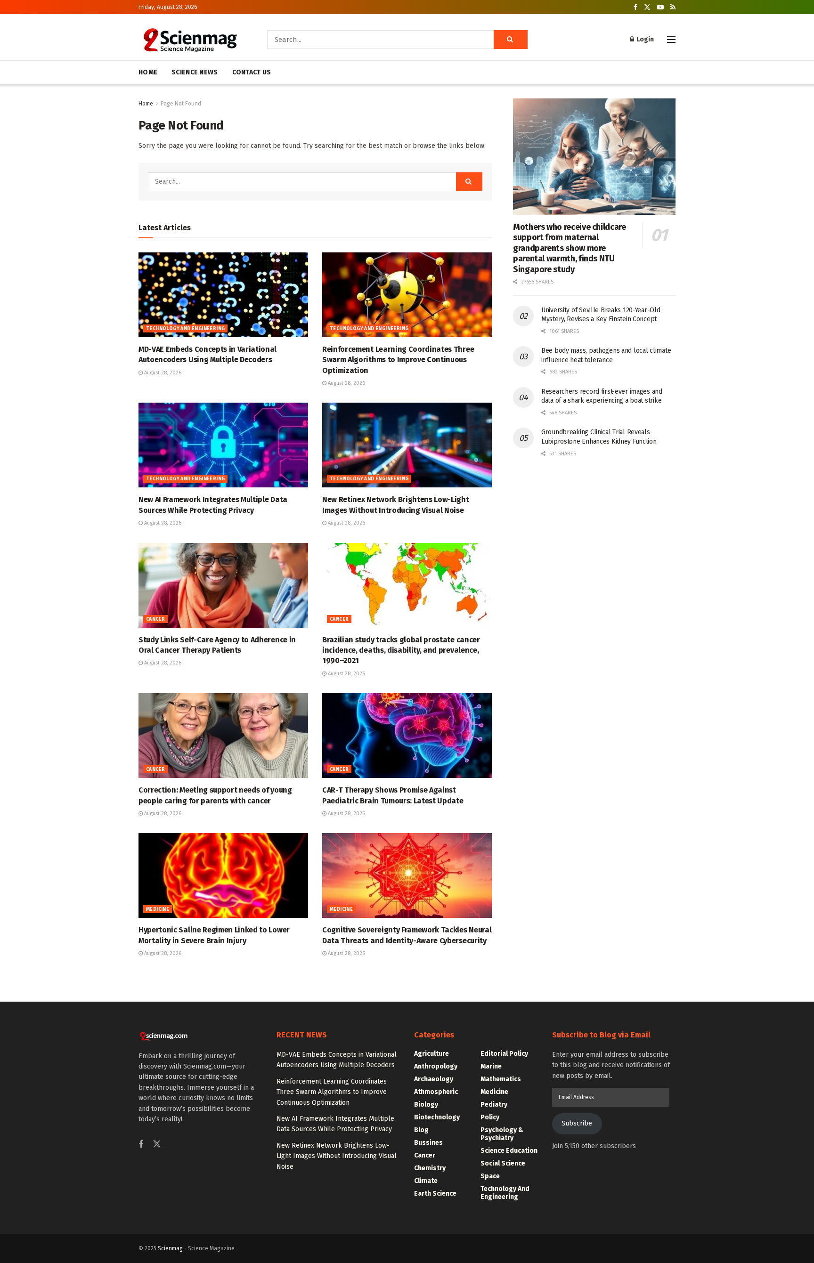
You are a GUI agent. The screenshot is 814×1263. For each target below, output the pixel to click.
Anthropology (435, 1066)
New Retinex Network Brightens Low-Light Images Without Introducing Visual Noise (337, 1156)
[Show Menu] (671, 39)
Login (644, 39)
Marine (491, 1066)
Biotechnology (437, 1117)
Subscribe (577, 1123)
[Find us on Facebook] (635, 7)
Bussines (428, 1143)
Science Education (508, 1151)
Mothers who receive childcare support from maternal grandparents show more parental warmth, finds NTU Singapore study (569, 248)
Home (145, 103)
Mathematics (500, 1079)
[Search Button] (511, 39)
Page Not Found (181, 103)
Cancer (155, 619)
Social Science (502, 1163)
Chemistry (430, 1168)
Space (490, 1176)
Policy (489, 1117)
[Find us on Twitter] (647, 7)
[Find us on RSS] (673, 7)
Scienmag (170, 1248)
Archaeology (433, 1079)
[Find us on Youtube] (660, 7)
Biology (426, 1105)
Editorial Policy (504, 1054)
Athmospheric (436, 1092)
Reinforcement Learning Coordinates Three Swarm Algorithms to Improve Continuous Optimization (398, 360)
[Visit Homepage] (189, 40)
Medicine (157, 909)
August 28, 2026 (162, 373)
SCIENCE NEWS (194, 72)
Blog (421, 1130)
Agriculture (431, 1054)
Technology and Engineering (185, 329)
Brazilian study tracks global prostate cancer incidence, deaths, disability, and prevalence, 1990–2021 (401, 650)
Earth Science (435, 1194)
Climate (426, 1181)
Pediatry (493, 1105)
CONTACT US (251, 72)
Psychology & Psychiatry (501, 1134)
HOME (147, 72)
